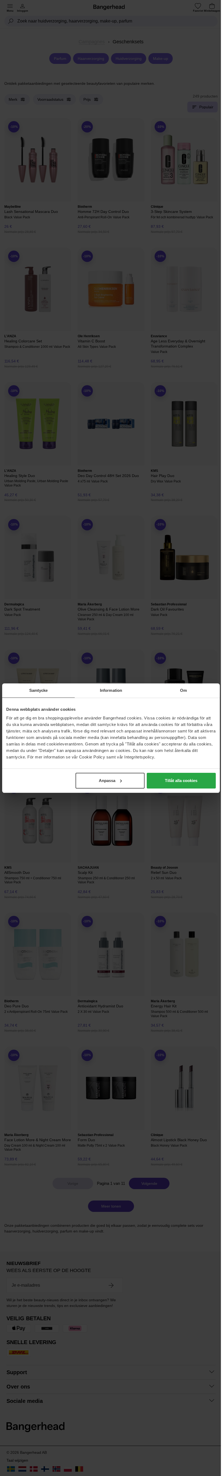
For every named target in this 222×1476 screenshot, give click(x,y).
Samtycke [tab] (38, 690)
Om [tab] (183, 690)
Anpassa (107, 780)
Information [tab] (111, 690)
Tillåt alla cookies (181, 780)
